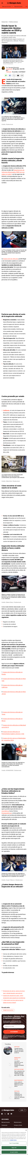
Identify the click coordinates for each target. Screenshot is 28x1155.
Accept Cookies (14, 1152)
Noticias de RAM (19, 1069)
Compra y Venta (18, 1125)
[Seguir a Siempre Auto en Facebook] (2, 1113)
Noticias (16, 1046)
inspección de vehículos (10, 259)
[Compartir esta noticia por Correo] (18, 75)
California (6, 410)
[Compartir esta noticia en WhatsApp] (6, 75)
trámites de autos (8, 1010)
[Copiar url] (22, 75)
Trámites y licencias (13, 21)
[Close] (26, 1130)
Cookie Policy (13, 1140)
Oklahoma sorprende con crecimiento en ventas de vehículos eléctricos (19, 1095)
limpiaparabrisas (7, 813)
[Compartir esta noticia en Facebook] (10, 75)
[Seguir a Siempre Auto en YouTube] (11, 1113)
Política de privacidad (7, 1036)
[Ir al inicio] (8, 1110)
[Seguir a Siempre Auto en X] (5, 1113)
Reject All (14, 1147)
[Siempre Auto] (14, 3)
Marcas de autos (6, 6)
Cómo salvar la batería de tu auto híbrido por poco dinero (18, 1084)
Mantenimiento (18, 6)
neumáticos (5, 811)
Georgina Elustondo (13, 67)
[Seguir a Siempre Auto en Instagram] (8, 1113)
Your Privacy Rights (14, 1143)
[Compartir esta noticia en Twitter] (14, 75)
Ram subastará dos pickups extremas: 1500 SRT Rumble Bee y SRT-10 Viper (19, 1073)
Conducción (4, 1125)
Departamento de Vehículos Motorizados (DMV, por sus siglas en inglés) (13, 172)
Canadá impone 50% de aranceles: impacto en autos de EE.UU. (19, 1050)
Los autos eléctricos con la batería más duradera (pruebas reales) (19, 1063)
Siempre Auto (5, 21)
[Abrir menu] (2, 3)
